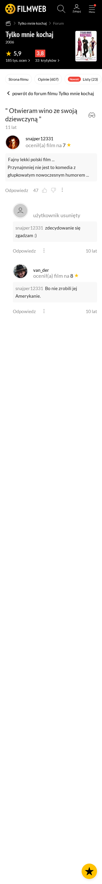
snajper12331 (29, 227)
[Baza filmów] (8, 23)
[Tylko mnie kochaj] (86, 46)
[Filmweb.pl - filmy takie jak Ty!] (25, 8)
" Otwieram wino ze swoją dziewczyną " (41, 115)
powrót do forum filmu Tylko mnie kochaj (52, 93)
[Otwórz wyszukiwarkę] (61, 9)
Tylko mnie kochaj (32, 23)
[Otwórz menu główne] (92, 9)
